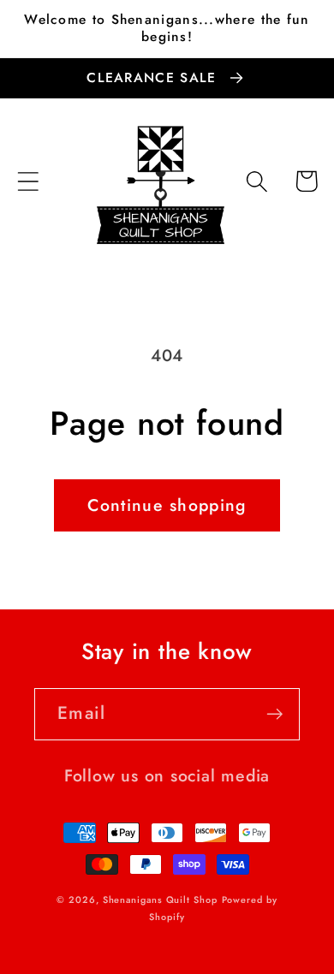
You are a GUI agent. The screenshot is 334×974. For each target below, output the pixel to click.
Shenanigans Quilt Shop (160, 899)
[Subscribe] (274, 714)
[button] (27, 181)
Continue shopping (166, 505)
